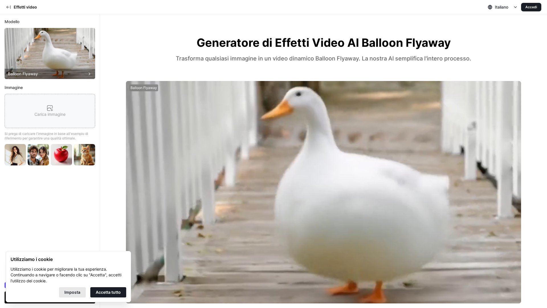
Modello (12, 21)
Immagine (14, 87)
